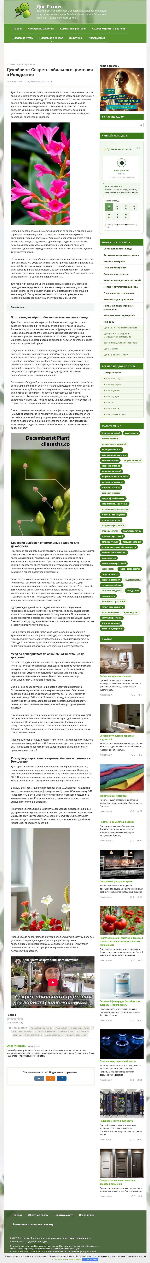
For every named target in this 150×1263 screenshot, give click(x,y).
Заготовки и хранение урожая (121, 254)
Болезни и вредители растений (122, 280)
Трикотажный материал (113, 795)
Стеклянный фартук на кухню (116, 881)
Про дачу (109, 321)
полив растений (110, 542)
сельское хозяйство (111, 585)
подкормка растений (112, 536)
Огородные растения (41, 28)
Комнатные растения (73, 28)
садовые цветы (133, 580)
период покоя (67, 1031)
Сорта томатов (111, 408)
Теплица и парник (114, 261)
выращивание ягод (111, 449)
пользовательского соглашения (25, 1251)
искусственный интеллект (115, 476)
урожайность (108, 596)
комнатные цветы (111, 487)
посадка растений (132, 542)
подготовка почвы (132, 531)
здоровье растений (111, 471)
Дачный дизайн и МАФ (116, 354)
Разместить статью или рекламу (32, 1224)
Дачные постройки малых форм (120, 327)
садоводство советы (130, 569)
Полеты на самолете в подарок (117, 822)
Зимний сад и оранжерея (119, 299)
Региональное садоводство (119, 315)
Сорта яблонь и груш (115, 414)
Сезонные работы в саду (118, 248)
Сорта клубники (112, 390)
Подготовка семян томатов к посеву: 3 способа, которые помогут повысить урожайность (121, 941)
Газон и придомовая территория (121, 342)
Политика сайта (63, 1215)
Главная (17, 28)
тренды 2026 (133, 590)
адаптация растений (42, 1028)
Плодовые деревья (51, 37)
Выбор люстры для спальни (115, 676)
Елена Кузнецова (16, 1045)
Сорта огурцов (111, 396)
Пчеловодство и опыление (119, 293)
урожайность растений (113, 601)
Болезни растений (111, 433)
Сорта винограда (113, 378)
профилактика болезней (114, 552)
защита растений (132, 460)
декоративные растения (114, 455)
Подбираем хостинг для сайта (116, 1121)
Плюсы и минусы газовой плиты (118, 1061)
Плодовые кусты (23, 37)
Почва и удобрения (115, 267)
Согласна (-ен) (90, 1259)
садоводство (108, 569)
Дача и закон (111, 348)
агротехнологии (110, 438)
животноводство (110, 460)
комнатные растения (112, 482)
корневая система (111, 493)
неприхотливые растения (114, 503)
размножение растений (114, 563)
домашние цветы (81, 1028)
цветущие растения (77, 1035)
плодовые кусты (110, 531)
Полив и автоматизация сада (121, 286)
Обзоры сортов (112, 372)
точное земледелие (112, 590)
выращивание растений (114, 444)
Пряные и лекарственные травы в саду (119, 307)
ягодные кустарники (112, 628)
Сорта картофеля (113, 384)
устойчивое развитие (112, 607)
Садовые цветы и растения (109, 28)
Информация (96, 37)
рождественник (34, 1035)
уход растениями (55, 1035)
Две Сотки (48, 6)
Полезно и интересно (116, 274)
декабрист (62, 1028)
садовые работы (110, 574)
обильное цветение (46, 1031)
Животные (76, 37)
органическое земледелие (115, 509)
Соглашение (86, 1215)
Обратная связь (38, 1215)
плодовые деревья (111, 520)
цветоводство (131, 612)
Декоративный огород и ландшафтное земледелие (117, 335)
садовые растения (111, 580)
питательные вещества (113, 514)
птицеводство (109, 558)
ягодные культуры (111, 623)
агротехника (131, 433)
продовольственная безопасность (119, 547)
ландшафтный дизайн (113, 498)
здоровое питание (111, 466)
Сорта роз (109, 402)
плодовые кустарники (113, 525)
